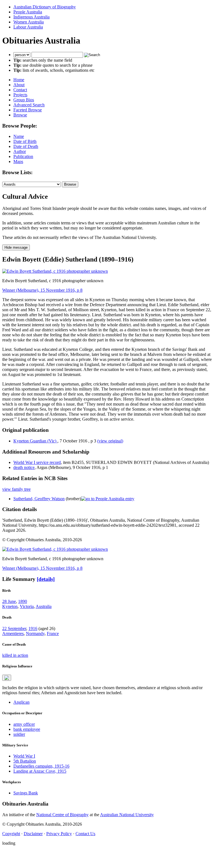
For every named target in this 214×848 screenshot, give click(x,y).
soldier (19, 734)
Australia (44, 606)
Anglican (21, 702)
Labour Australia (28, 27)
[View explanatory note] (6, 678)
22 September (14, 628)
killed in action (15, 655)
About (19, 84)
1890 (22, 601)
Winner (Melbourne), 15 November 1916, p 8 (42, 290)
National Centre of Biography (62, 814)
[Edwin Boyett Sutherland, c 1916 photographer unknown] (55, 271)
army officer (24, 724)
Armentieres (13, 633)
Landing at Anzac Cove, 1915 (39, 771)
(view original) (110, 441)
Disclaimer (33, 833)
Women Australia (28, 22)
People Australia (27, 11)
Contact (20, 89)
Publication (23, 156)
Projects (20, 94)
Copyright (11, 833)
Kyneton (10, 606)
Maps (18, 161)
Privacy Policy (59, 833)
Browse (20, 114)
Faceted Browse (27, 109)
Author (19, 151)
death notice (24, 467)
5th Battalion (24, 761)
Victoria (27, 606)
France (53, 633)
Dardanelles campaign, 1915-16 (41, 766)
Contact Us (85, 833)
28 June (9, 601)
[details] (46, 579)
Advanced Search (29, 104)
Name (18, 136)
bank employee (26, 729)
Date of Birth (25, 141)
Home (18, 79)
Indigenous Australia (31, 17)
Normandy (35, 633)
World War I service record (37, 462)
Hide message (16, 247)
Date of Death (25, 146)
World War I (24, 756)
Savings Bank (25, 792)
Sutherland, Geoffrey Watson (39, 498)
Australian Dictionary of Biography (44, 6)
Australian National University (127, 814)
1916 (32, 628)
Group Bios (23, 99)
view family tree (16, 489)
